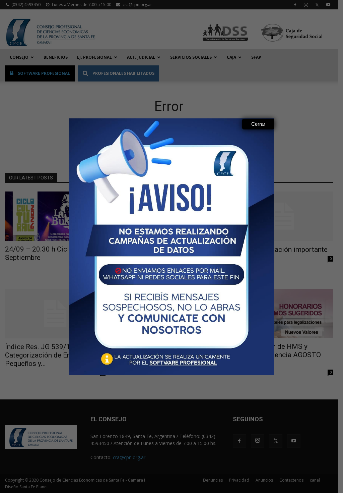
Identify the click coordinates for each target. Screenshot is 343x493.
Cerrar (258, 124)
